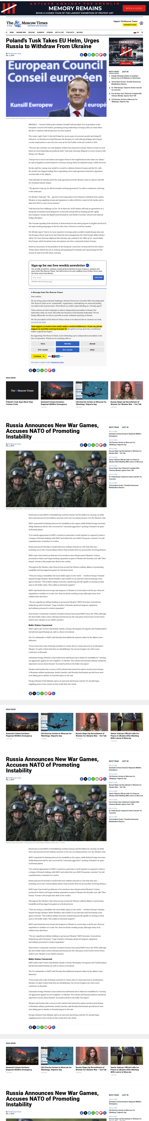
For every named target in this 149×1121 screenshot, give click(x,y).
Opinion (50, 32)
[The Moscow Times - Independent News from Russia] (27, 23)
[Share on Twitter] (85, 55)
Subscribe (98, 277)
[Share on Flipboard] (101, 55)
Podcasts (70, 32)
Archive (80, 32)
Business (40, 32)
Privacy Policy (48, 281)
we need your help (38, 322)
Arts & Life (59, 32)
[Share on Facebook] (81, 55)
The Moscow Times (14, 54)
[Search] (142, 32)
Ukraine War (21, 32)
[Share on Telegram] (89, 55)
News (12, 32)
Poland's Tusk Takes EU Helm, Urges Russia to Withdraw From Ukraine (52, 43)
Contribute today (130, 25)
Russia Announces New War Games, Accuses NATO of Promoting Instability (52, 431)
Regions (31, 32)
